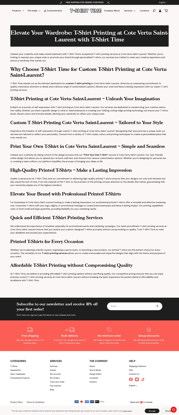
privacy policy (127, 411)
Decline (169, 411)
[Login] (160, 11)
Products (16, 10)
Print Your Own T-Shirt (95, 154)
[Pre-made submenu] (39, 11)
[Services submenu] (135, 11)
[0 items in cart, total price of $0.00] (166, 10)
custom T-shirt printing (78, 83)
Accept (152, 411)
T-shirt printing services (55, 253)
